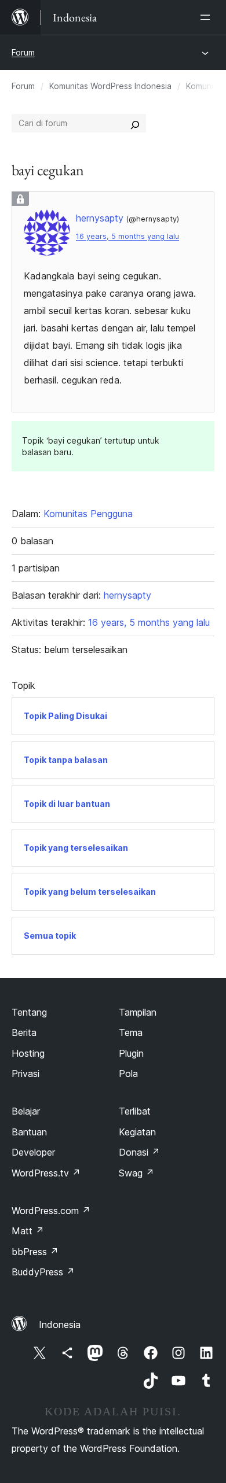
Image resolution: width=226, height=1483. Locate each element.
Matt (28, 1231)
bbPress (35, 1251)
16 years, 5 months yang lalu (127, 236)
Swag (136, 1173)
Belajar (26, 1111)
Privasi (25, 1073)
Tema (131, 1032)
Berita (24, 1032)
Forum (23, 52)
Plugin (131, 1053)
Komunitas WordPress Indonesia (110, 86)
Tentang (29, 1012)
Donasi (139, 1152)
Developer (33, 1152)
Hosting (28, 1053)
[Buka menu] (207, 17)
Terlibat (135, 1111)
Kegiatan (137, 1132)
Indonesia (60, 1324)
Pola (128, 1073)
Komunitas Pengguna (88, 513)
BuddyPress (43, 1272)
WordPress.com (51, 1210)
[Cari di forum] (135, 123)
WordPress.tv (46, 1173)
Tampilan (137, 1012)
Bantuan (29, 1132)
